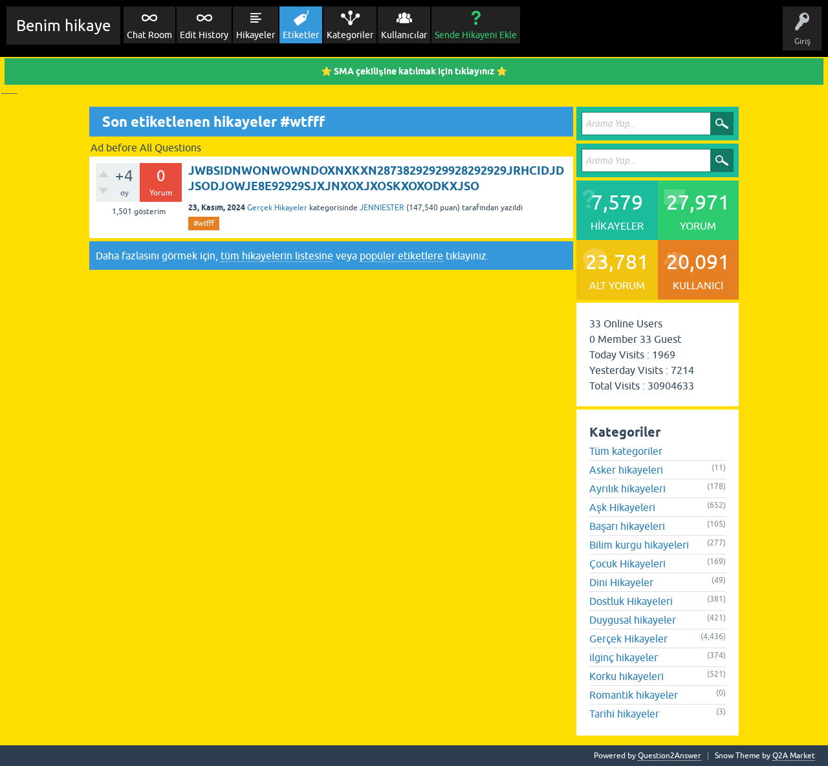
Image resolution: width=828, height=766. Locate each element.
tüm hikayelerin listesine (277, 255)
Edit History (204, 35)
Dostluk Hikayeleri (631, 601)
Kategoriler (350, 35)
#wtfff (203, 223)
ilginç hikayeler (623, 657)
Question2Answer (669, 755)
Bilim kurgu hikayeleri (639, 545)
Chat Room (149, 35)
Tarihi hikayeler (624, 713)
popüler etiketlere (401, 255)
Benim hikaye (63, 25)
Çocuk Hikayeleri (627, 563)
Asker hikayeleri (626, 470)
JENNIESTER (382, 207)
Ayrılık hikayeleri (627, 488)
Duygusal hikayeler (632, 620)
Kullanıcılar (404, 35)
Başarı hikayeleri (627, 526)
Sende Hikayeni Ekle (476, 35)
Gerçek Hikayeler (277, 207)
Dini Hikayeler (621, 582)
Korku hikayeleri (626, 676)
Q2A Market (793, 755)
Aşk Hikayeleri (622, 507)
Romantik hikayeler (633, 695)
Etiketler (301, 35)
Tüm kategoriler (625, 451)
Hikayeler (255, 35)
